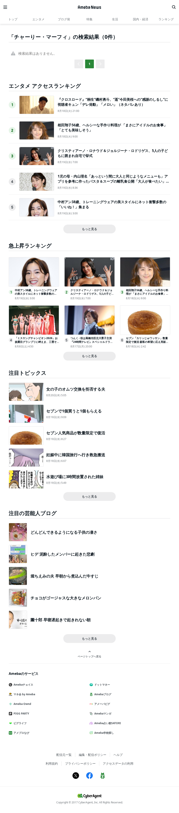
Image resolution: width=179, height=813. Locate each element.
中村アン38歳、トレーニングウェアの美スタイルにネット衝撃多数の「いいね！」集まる (36, 293)
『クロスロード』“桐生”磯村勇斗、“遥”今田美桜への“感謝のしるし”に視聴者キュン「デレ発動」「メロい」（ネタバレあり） (113, 102)
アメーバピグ (102, 704)
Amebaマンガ (102, 713)
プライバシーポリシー (80, 763)
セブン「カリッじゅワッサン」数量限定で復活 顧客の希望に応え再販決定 (147, 341)
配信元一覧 (64, 755)
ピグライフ (20, 723)
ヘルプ (118, 755)
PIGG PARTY (21, 713)
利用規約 (52, 763)
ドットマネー (102, 684)
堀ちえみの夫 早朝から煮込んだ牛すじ (64, 576)
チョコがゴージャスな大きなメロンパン (66, 597)
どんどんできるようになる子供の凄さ (64, 532)
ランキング (166, 19)
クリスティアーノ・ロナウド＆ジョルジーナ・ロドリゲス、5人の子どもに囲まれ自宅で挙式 (92, 293)
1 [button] (89, 64)
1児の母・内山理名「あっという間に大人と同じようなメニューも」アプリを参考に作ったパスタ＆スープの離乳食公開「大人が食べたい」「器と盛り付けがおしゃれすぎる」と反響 (113, 181)
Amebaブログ (102, 694)
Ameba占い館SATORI (107, 723)
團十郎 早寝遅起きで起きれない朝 (61, 619)
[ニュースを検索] (173, 7)
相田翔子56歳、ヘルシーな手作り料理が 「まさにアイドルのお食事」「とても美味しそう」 (147, 293)
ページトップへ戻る (89, 656)
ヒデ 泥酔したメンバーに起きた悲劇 (63, 554)
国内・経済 (140, 19)
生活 (115, 19)
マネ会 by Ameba (24, 694)
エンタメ (38, 19)
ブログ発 (64, 19)
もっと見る (89, 229)
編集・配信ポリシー (92, 755)
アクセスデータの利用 (118, 763)
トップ (12, 19)
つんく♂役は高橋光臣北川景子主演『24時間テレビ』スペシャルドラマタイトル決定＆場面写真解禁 (92, 341)
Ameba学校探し (104, 733)
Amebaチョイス (23, 684)
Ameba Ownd (22, 704)
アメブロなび (21, 733)
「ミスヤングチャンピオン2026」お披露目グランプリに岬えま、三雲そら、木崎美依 (36, 341)
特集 (89, 19)
